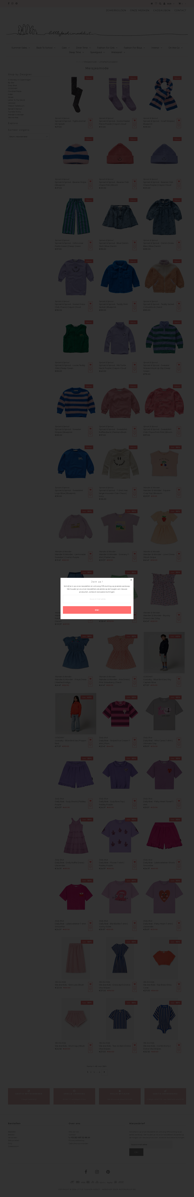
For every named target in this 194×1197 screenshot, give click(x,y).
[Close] (131, 580)
